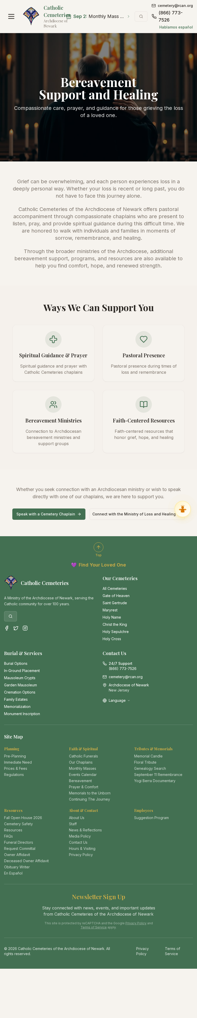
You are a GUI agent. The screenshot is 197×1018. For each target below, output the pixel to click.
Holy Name (112, 617)
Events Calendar (83, 774)
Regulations (14, 774)
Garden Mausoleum (20, 685)
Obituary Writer (17, 867)
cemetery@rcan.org (175, 5)
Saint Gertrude (115, 603)
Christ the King (115, 624)
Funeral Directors (18, 842)
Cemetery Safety (18, 824)
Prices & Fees (15, 768)
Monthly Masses (82, 768)
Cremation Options (19, 692)
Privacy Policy (81, 854)
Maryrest (110, 610)
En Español (13, 873)
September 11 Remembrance (158, 774)
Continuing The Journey (89, 799)
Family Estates (16, 699)
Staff (73, 824)
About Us (76, 817)
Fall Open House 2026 (23, 817)
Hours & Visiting (82, 848)
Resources (13, 830)
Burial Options (15, 663)
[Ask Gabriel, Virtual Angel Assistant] (182, 509)
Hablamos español (176, 27)
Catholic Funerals (83, 756)
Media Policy (80, 836)
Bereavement (80, 781)
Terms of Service (94, 927)
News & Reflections (85, 830)
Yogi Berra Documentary (154, 781)
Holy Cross (112, 639)
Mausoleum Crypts (19, 678)
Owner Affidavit (17, 854)
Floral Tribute (145, 762)
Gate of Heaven (116, 595)
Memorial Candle (148, 756)
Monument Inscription (22, 714)
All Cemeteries (115, 588)
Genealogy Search (150, 768)
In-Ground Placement (22, 670)
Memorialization (17, 706)
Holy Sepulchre (116, 631)
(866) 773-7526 (171, 16)
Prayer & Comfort (83, 787)
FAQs (8, 836)
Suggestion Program (151, 817)
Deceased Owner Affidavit (26, 861)
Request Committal (19, 848)
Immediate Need (18, 762)
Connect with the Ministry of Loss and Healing (134, 514)
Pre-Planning (15, 756)
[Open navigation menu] (11, 16)
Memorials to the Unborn (90, 793)
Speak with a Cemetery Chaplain (45, 514)
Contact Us (78, 842)
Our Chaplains (81, 762)
